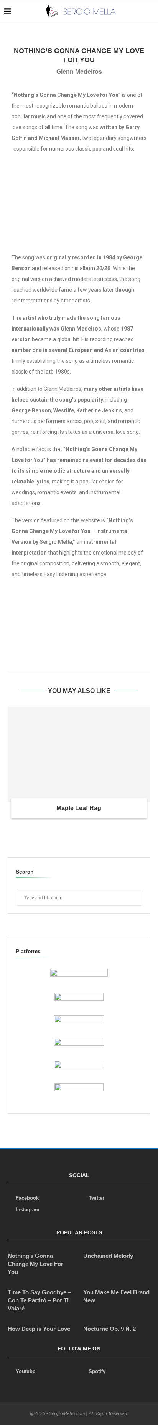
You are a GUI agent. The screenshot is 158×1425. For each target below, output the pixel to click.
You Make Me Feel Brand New (116, 1296)
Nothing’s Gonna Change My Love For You (35, 1263)
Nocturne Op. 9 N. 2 (109, 1328)
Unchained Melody (108, 1255)
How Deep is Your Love (39, 1328)
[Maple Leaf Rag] (79, 754)
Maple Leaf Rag (78, 808)
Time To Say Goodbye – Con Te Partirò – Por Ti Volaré (39, 1300)
